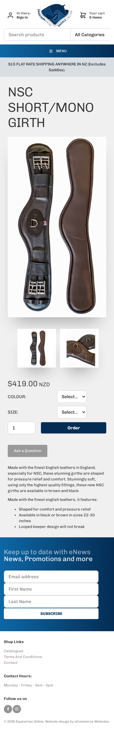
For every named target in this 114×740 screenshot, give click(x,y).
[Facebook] (8, 709)
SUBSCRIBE (51, 613)
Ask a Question (21, 447)
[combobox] (72, 396)
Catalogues (13, 651)
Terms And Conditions (23, 657)
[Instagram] (17, 709)
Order (74, 427)
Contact (11, 662)
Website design (57, 721)
